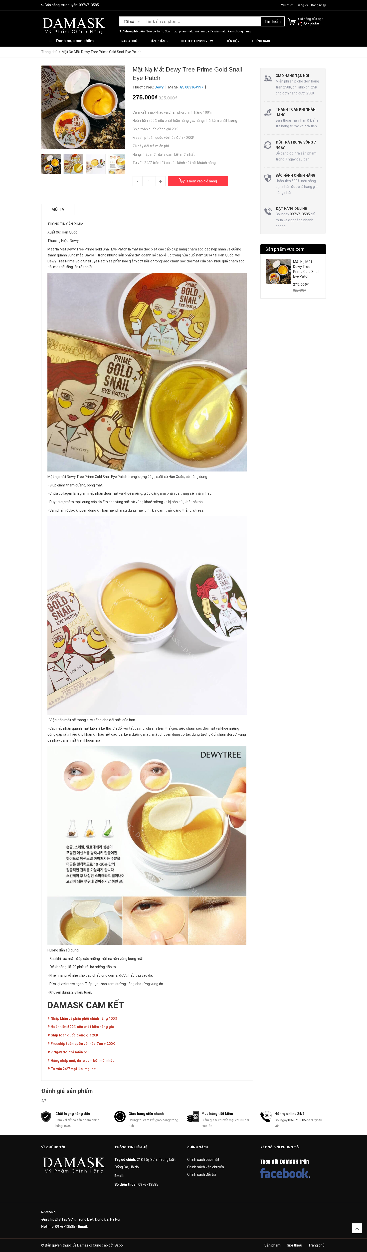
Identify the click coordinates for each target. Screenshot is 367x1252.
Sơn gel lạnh (154, 31)
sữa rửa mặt (216, 31)
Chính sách (262, 41)
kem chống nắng (239, 31)
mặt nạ (200, 31)
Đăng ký (302, 5)
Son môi (170, 31)
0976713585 (89, 5)
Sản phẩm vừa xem (285, 249)
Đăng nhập (318, 5)
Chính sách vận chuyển (205, 1167)
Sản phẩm (158, 41)
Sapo (118, 1245)
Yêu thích (287, 5)
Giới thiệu (294, 1245)
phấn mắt (185, 31)
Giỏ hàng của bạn (310, 19)
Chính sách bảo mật (203, 1160)
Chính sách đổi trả (201, 1174)
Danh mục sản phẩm (75, 40)
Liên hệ (231, 41)
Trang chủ (128, 41)
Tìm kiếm (272, 21)
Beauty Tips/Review (197, 41)
